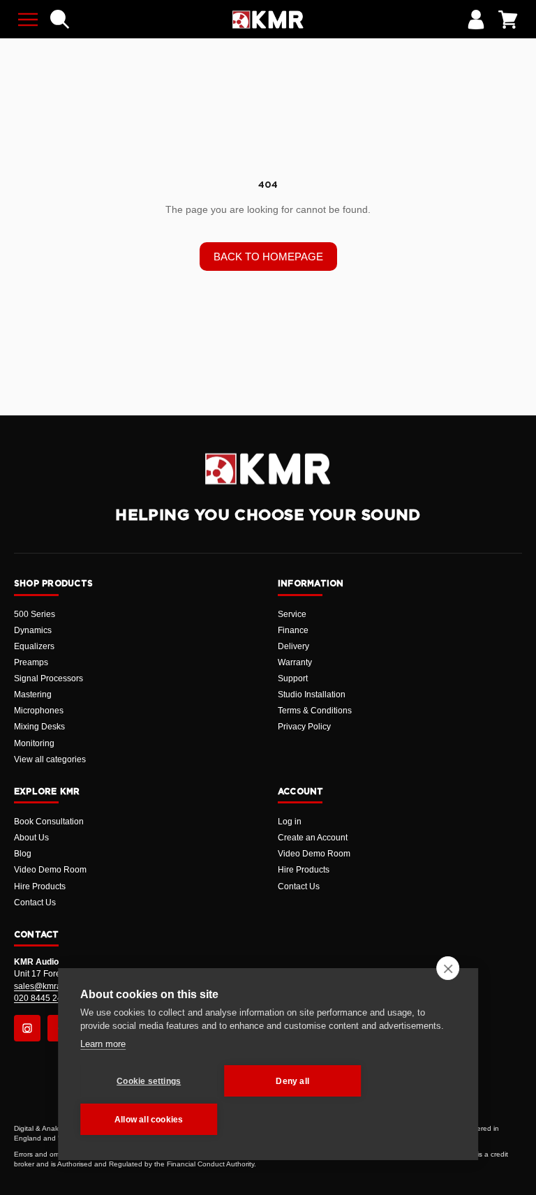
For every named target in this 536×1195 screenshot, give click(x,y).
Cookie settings (149, 1081)
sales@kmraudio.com (55, 986)
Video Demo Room (50, 870)
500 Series (34, 614)
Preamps (31, 662)
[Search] (60, 19)
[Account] (476, 19)
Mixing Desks (39, 727)
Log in (290, 821)
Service (292, 614)
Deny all (292, 1081)
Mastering (33, 694)
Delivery (293, 646)
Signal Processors (48, 678)
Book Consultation (49, 821)
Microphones (39, 710)
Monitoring (34, 743)
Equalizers (34, 646)
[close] (447, 968)
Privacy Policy (304, 727)
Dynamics (33, 630)
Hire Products (40, 886)
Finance (293, 630)
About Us (31, 838)
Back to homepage (268, 256)
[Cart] (508, 19)
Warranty (295, 662)
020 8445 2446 (43, 998)
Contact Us (35, 902)
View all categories (50, 759)
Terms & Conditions (315, 710)
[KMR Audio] (267, 19)
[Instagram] (27, 1028)
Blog (22, 854)
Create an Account (313, 838)
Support (293, 678)
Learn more (103, 1044)
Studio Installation (311, 694)
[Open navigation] (28, 19)
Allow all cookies (148, 1120)
